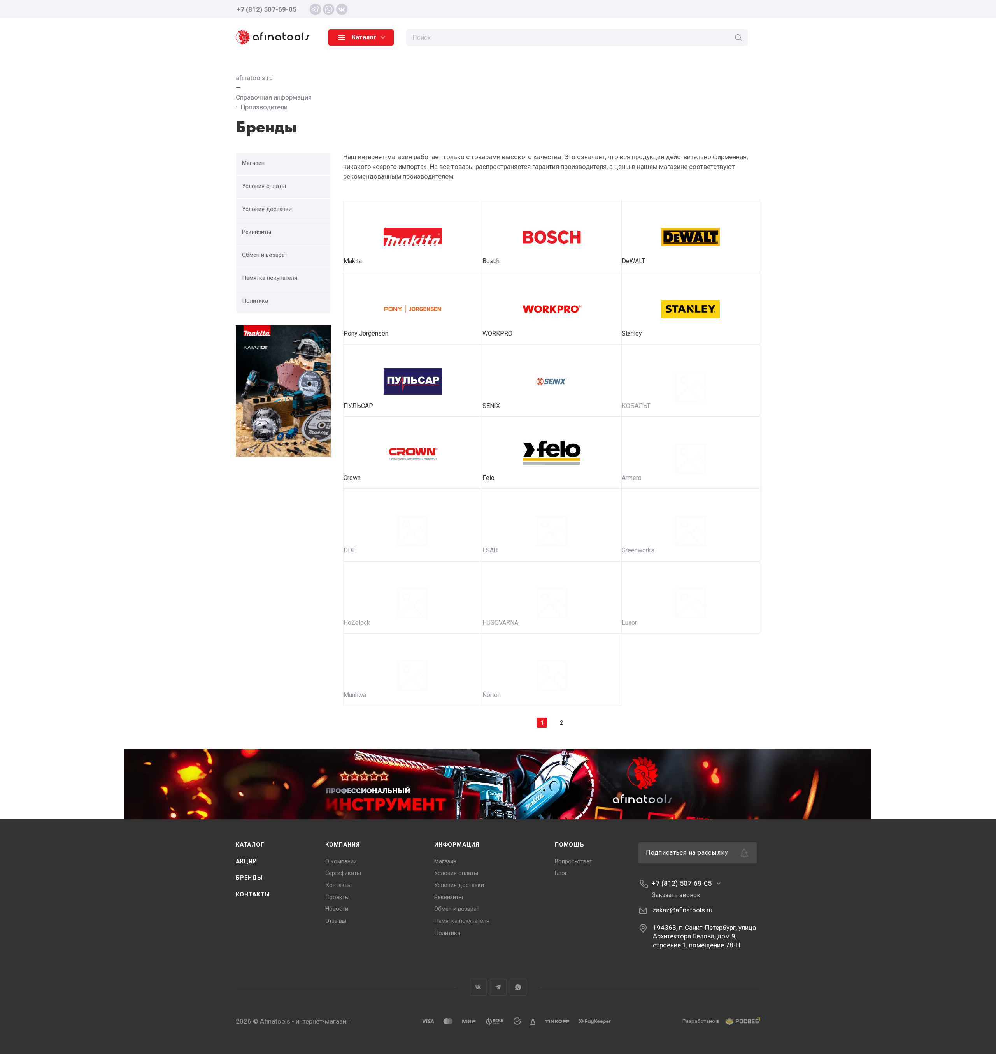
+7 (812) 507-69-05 (266, 9)
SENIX (491, 405)
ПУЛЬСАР (358, 405)
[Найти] (738, 37)
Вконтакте (478, 987)
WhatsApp (518, 987)
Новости (336, 908)
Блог (561, 873)
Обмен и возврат (456, 908)
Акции (246, 861)
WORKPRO (497, 333)
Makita (353, 261)
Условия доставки (459, 885)
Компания (342, 844)
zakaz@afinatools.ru (682, 910)
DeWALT (633, 261)
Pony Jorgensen (366, 333)
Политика (447, 932)
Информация (456, 844)
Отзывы (335, 920)
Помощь (569, 844)
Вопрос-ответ (573, 861)
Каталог (250, 844)
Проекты (337, 897)
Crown (352, 477)
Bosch (491, 261)
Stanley (632, 333)
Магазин (445, 861)
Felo (488, 477)
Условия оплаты (456, 873)
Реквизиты (448, 897)
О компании (341, 861)
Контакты (253, 894)
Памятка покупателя (461, 920)
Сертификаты (343, 873)
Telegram (498, 987)
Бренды (249, 877)
